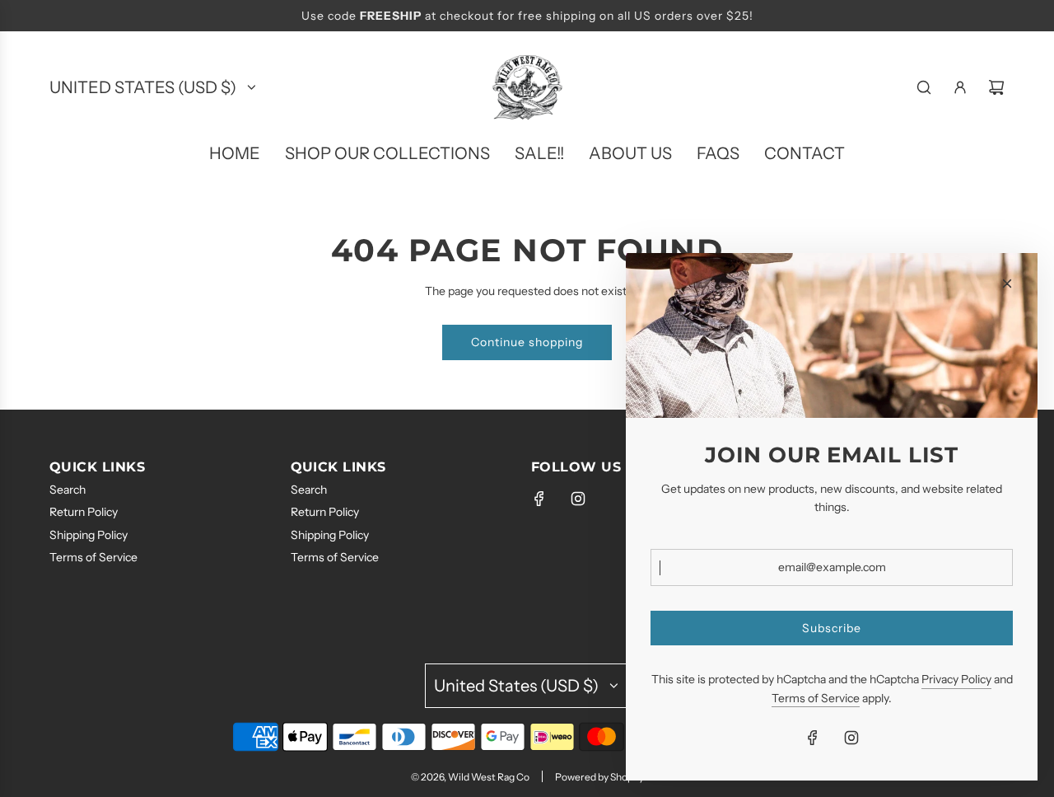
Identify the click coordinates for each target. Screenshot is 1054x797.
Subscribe (831, 628)
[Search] (924, 87)
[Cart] (996, 87)
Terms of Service (816, 698)
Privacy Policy (956, 679)
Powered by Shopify (599, 777)
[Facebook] (539, 499)
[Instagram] (578, 499)
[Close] (1007, 283)
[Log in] (960, 87)
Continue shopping (527, 342)
